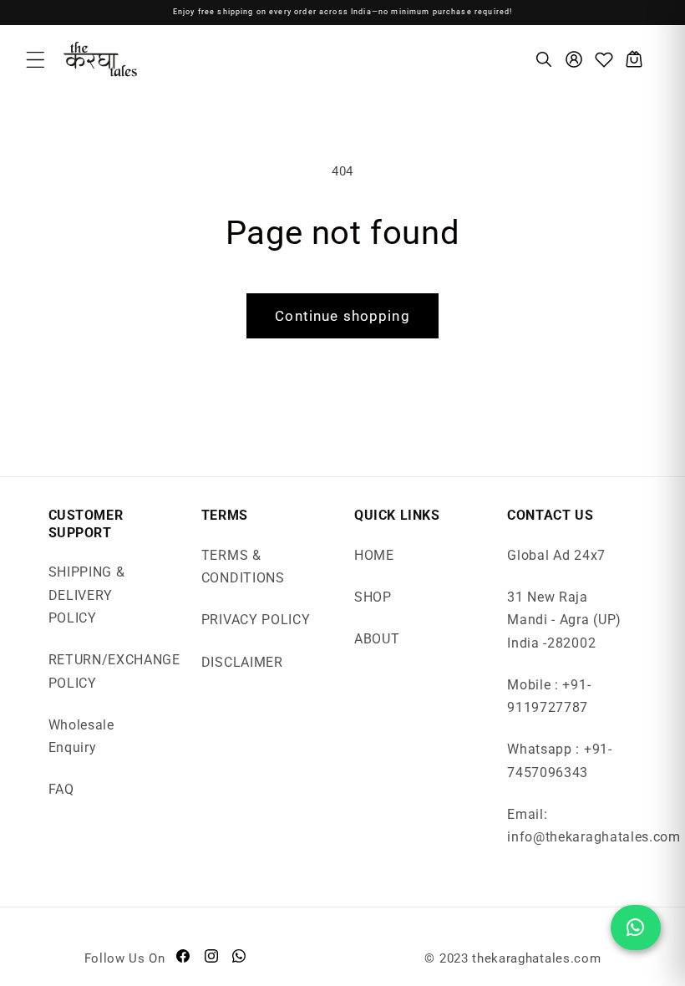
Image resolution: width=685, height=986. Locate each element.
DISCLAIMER (242, 662)
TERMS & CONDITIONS (243, 566)
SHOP (373, 597)
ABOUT (376, 639)
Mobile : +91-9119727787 (549, 696)
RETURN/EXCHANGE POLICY (114, 671)
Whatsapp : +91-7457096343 (559, 760)
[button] (35, 59)
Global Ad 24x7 (556, 555)
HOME (374, 555)
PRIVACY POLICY (256, 620)
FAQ (61, 789)
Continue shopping (342, 315)
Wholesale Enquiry (81, 736)
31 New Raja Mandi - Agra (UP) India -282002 (564, 620)
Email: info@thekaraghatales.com (594, 825)
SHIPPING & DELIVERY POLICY (86, 595)
